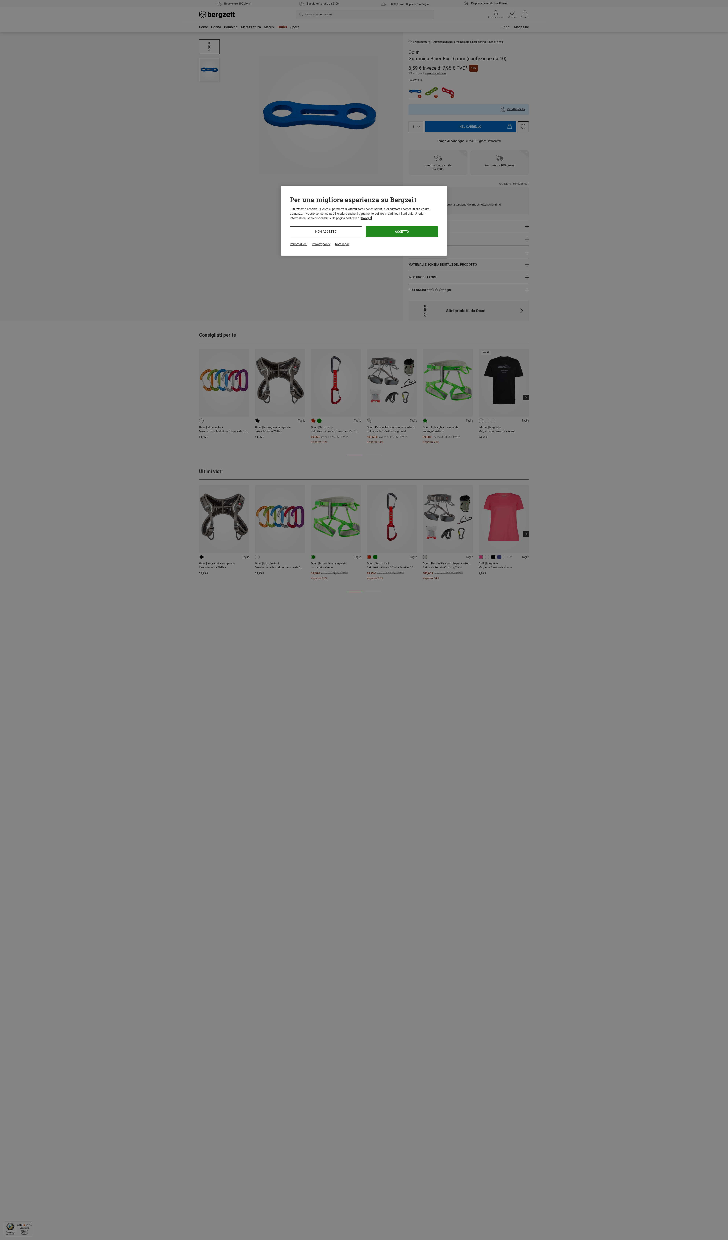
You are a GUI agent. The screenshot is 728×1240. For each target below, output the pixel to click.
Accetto (402, 231)
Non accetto (326, 231)
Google (366, 218)
